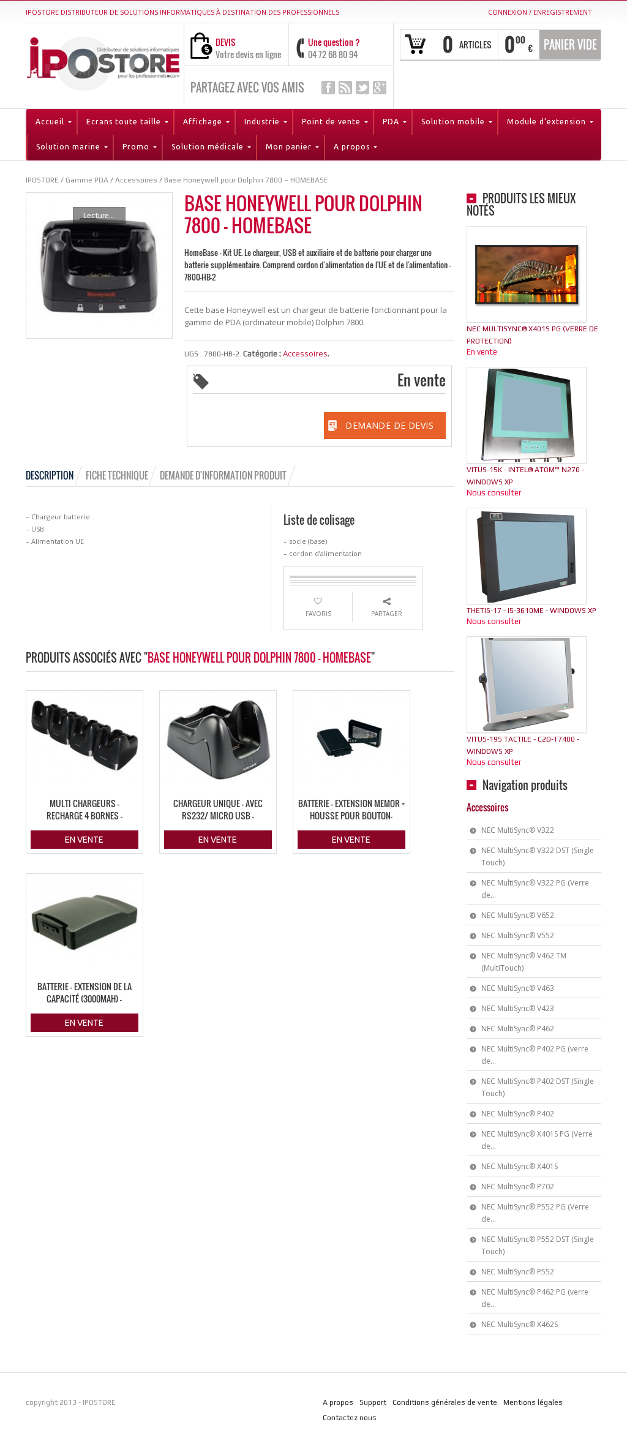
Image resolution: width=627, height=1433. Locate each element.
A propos (338, 1402)
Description (49, 475)
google (379, 87)
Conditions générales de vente (444, 1402)
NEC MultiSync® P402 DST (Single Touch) (537, 1087)
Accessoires (305, 353)
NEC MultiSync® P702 (517, 1186)
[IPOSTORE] (103, 61)
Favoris (318, 613)
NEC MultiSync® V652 (517, 915)
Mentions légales (533, 1402)
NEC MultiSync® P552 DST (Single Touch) (537, 1245)
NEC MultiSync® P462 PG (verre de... (534, 1298)
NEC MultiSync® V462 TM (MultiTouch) (523, 961)
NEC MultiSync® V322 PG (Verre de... (535, 889)
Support (372, 1402)
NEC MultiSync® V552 (517, 935)
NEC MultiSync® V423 (517, 1008)
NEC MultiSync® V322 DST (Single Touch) (537, 856)
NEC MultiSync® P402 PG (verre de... (534, 1055)
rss (345, 87)
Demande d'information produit (223, 475)
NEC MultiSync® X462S (519, 1324)
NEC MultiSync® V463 (517, 988)
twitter (362, 87)
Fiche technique (117, 475)
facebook (328, 87)
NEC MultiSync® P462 (517, 1028)
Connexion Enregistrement (540, 12)
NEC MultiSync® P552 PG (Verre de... (535, 1213)
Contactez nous (350, 1417)
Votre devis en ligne (248, 54)
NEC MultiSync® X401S (519, 1166)
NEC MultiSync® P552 (517, 1271)
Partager (386, 613)
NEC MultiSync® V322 (517, 830)
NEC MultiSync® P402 (517, 1113)
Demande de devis (389, 425)
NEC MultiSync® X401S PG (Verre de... (537, 1140)
